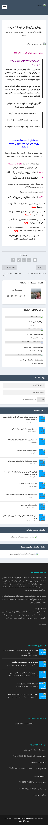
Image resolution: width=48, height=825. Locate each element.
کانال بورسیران (40, 782)
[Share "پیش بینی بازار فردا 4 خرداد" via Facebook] (13, 260)
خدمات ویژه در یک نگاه (25, 177)
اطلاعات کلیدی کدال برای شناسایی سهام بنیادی (22, 461)
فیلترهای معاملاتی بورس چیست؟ (27, 450)
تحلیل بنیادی (11, 697)
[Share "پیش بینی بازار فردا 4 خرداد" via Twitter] (18, 260)
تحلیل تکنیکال (12, 675)
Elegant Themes (23, 818)
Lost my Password (29, 399)
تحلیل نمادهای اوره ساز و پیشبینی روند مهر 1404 (21, 494)
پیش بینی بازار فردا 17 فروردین (19, 156)
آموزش (25, 665)
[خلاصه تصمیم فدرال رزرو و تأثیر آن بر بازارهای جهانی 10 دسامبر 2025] (42, 419)
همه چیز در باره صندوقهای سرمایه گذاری (24, 428)
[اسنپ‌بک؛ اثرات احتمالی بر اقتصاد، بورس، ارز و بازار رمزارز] (42, 517)
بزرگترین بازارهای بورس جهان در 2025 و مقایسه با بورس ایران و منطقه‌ (21, 473)
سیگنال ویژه (19, 686)
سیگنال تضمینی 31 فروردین (33, 347)
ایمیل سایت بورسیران (38, 762)
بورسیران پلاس (36, 184)
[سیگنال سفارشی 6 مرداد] (24, 330)
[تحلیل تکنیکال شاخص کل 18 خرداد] (24, 355)
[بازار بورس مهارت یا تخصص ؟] (42, 485)
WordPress (24, 821)
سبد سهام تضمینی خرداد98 (20, 105)
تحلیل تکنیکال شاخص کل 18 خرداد (31, 360)
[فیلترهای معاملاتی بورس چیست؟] (42, 452)
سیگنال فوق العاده (35, 219)
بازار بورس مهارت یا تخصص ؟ (28, 483)
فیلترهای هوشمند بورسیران (31, 192)
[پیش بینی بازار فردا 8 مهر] (42, 507)
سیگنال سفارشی (36, 212)
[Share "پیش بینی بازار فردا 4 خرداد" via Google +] (24, 260)
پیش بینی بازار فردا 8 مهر (29, 505)
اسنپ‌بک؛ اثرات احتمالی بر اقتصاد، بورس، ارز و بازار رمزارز (20, 517)
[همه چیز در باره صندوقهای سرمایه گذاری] (42, 430)
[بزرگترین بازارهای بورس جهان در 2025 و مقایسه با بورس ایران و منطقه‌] (42, 473)
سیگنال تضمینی (36, 204)
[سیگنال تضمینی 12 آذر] (24, 317)
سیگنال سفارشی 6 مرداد (35, 334)
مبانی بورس (19, 665)
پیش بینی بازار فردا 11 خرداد (31, 153)
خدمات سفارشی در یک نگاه (23, 197)
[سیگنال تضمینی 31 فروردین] (24, 342)
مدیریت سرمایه (11, 665)
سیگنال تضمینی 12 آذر (35, 321)
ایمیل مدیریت (41, 756)
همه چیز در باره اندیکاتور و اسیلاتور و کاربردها (22, 439)
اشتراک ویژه (23, 655)
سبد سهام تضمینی (35, 227)
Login (41, 399)
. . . (42, 624)
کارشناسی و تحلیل (40, 776)
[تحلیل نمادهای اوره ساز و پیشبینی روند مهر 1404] (42, 496)
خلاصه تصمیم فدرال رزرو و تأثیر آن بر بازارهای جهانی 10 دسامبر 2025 (20, 418)
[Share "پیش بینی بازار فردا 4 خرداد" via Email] (34, 260)
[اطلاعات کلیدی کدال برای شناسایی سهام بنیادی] (42, 463)
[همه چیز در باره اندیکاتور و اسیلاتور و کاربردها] (42, 441)
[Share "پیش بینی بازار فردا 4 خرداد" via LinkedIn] (29, 260)
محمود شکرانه (29, 32)
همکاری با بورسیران (39, 795)
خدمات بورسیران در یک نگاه (22, 172)
